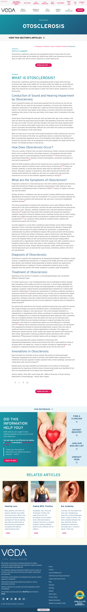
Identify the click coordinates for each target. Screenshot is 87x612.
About (51, 566)
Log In (75, 3)
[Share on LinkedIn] (27, 383)
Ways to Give (69, 3)
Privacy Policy (53, 597)
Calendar (60, 3)
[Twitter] (7, 599)
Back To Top (43, 609)
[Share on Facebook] (15, 383)
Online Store (52, 594)
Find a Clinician (47, 10)
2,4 (30, 159)
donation (8, 442)
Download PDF (42, 65)
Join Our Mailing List (55, 573)
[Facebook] (3, 599)
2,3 (54, 155)
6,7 (60, 175)
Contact (51, 569)
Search (81, 2)
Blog (50, 582)
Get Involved (45, 3)
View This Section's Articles (25, 38)
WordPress (26, 592)
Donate (80, 10)
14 (21, 335)
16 (37, 361)
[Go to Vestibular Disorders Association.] (34, 46)
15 (64, 346)
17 (53, 370)
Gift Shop (52, 3)
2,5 (63, 166)
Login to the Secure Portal (57, 579)
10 (26, 293)
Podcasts (51, 585)
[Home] (8, 10)
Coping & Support (58, 10)
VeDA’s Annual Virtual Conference (59, 576)
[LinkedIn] (19, 599)
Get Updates (36, 3)
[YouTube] (23, 599)
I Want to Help (10, 460)
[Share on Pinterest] (23, 383)
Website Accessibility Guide (57, 603)
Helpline (27, 3)
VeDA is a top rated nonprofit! (79, 603)
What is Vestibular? (23, 10)
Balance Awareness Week (16, 3)
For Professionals (69, 10)
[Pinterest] (15, 599)
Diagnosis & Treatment (36, 10)
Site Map (51, 588)
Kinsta (3, 594)
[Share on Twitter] (19, 383)
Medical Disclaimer (54, 600)
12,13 (16, 324)
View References (42, 409)
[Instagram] (11, 599)
